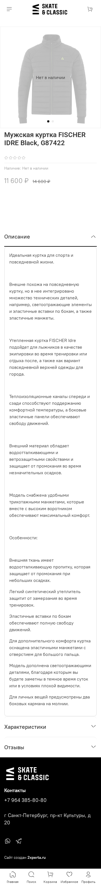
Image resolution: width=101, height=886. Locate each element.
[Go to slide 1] (48, 121)
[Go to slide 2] (53, 121)
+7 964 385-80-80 (25, 800)
